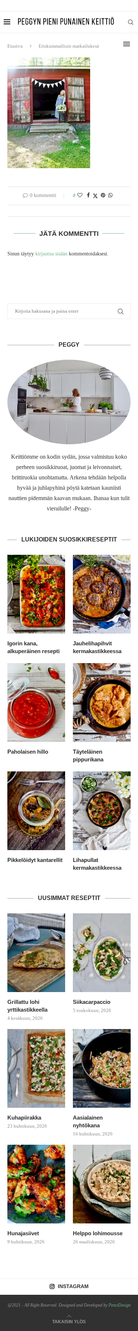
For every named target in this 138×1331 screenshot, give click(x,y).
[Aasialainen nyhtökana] (102, 1068)
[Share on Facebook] (88, 195)
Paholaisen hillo (27, 751)
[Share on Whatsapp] (110, 195)
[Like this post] (79, 195)
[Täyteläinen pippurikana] (102, 702)
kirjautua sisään (51, 254)
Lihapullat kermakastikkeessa (97, 864)
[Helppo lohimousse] (102, 1184)
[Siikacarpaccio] (102, 952)
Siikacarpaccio (91, 1002)
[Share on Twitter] (95, 196)
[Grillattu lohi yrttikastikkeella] (36, 952)
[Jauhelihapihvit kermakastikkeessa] (102, 594)
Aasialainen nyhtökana (88, 1121)
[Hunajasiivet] (36, 1184)
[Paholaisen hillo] (36, 702)
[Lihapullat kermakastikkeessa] (102, 810)
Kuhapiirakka (24, 1117)
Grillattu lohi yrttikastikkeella (27, 1006)
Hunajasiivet (23, 1233)
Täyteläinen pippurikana (88, 755)
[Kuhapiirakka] (36, 1068)
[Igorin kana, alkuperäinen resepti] (36, 594)
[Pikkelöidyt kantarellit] (36, 810)
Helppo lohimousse (98, 1233)
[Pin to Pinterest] (103, 195)
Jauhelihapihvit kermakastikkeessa (97, 647)
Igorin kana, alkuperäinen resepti (33, 647)
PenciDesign (120, 1305)
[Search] (130, 22)
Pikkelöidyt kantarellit (35, 860)
